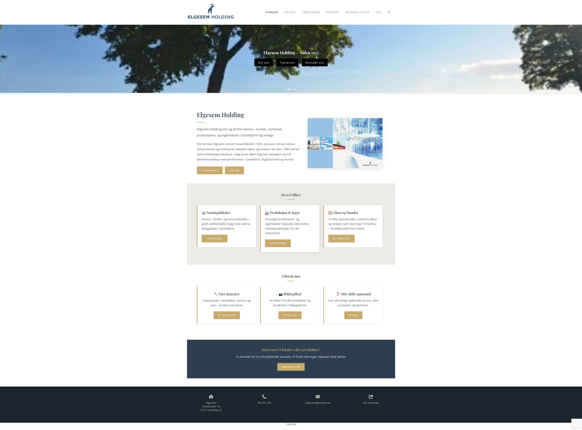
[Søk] (389, 12)
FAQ (378, 12)
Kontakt (333, 12)
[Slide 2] (288, 89)
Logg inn (291, 424)
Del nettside (371, 403)
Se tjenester (341, 238)
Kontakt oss (314, 62)
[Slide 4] (293, 89)
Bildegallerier (358, 12)
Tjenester (311, 13)
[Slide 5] (296, 89)
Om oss (290, 12)
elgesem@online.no (317, 403)
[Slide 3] (291, 89)
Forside (272, 12)
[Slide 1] (286, 89)
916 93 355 (264, 403)
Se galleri (290, 315)
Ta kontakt (209, 170)
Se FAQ (353, 315)
